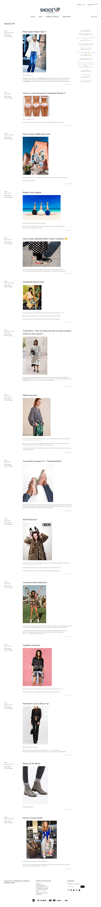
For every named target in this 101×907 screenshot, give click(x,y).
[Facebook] (68, 890)
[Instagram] (74, 890)
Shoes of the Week (31, 763)
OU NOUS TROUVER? (41, 890)
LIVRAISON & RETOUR (42, 893)
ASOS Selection (30, 519)
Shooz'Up (49, 750)
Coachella (27, 633)
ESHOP (40, 16)
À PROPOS (38, 894)
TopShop (62, 312)
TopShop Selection (31, 645)
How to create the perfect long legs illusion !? (44, 93)
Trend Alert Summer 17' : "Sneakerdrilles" (42, 461)
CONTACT (38, 883)
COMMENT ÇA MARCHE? (52, 16)
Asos (29, 440)
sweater (34, 380)
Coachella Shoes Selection (35, 582)
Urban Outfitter (37, 440)
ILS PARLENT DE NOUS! (42, 888)
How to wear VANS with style (36, 134)
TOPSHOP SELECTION (33, 282)
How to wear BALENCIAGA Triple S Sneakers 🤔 (45, 239)
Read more (68, 84)
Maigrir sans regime (32, 192)
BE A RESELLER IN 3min (42, 886)
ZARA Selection (30, 395)
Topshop (25, 440)
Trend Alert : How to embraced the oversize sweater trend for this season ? (86, 64)
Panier (93, 16)
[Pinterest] (76, 890)
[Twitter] (71, 890)
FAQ (37, 891)
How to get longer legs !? (34, 31)
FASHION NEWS (66, 16)
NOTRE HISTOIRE (40, 885)
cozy (41, 866)
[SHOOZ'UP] (34, 53)
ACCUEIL (32, 16)
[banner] (50, 10)
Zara (32, 440)
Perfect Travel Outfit (33, 818)
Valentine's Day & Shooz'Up (36, 703)
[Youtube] (79, 890)
